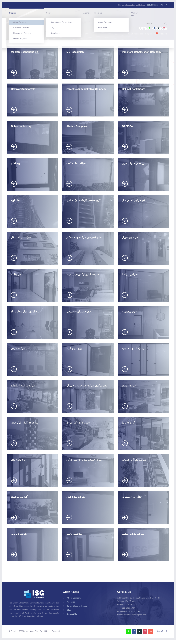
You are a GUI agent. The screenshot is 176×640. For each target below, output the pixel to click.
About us (98, 13)
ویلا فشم (15, 163)
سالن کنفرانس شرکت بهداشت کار (84, 237)
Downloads (55, 33)
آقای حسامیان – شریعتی (78, 311)
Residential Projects (22, 33)
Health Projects (20, 38)
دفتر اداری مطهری (131, 496)
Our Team (102, 28)
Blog (69, 610)
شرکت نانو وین (19, 533)
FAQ (52, 28)
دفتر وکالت (16, 274)
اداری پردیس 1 (129, 311)
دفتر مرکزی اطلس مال (134, 200)
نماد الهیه (15, 200)
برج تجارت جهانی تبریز (133, 163)
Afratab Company (76, 126)
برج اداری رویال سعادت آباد (25, 311)
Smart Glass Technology (61, 22)
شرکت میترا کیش (75, 496)
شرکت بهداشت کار (21, 237)
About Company (105, 22)
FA (166, 5)
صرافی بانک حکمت (76, 163)
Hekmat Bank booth (133, 89)
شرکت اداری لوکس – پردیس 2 (82, 274)
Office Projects (19, 22)
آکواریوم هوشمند (19, 496)
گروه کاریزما (128, 422)
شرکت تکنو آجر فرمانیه (134, 459)
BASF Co (127, 126)
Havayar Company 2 (23, 89)
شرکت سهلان (18, 348)
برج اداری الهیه (74, 348)
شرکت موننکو (129, 385)
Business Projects (21, 28)
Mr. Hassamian (75, 52)
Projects (12, 13)
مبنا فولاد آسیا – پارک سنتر (24, 422)
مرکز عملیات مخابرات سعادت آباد (83, 459)
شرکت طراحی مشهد (133, 533)
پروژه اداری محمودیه (133, 348)
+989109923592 (152, 5)
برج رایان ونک (18, 459)
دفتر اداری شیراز (130, 237)
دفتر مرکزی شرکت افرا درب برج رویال (86, 385)
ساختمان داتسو (74, 533)
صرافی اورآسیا (129, 274)
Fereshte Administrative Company (86, 89)
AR (162, 5)
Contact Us (134, 14)
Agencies (87, 13)
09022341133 (134, 611)
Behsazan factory (21, 126)
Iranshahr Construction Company (141, 52)
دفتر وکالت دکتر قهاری (78, 422)
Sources (49, 13)
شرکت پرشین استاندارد (23, 385)
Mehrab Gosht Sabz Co (24, 52)
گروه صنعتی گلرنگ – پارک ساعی (83, 200)
